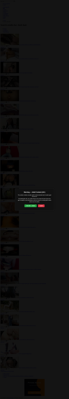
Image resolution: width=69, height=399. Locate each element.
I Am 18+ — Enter (30, 205)
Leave (41, 205)
